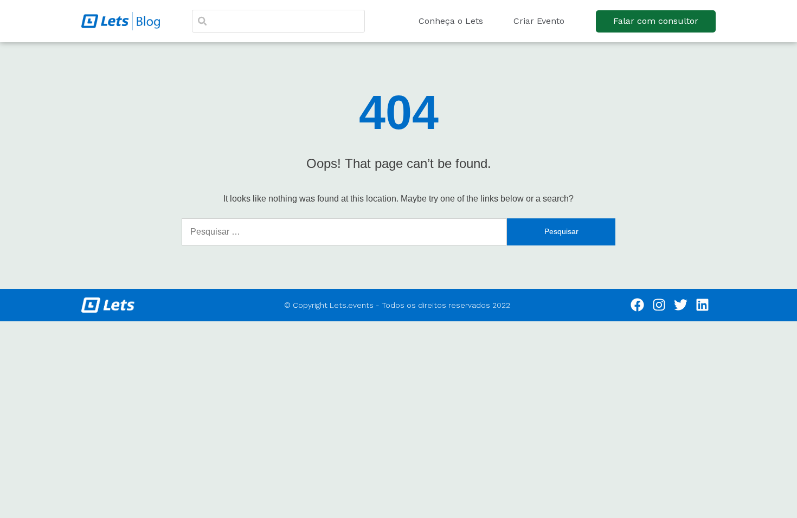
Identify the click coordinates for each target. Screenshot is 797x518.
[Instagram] (659, 305)
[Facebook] (637, 305)
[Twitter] (681, 305)
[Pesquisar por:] (344, 231)
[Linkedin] (703, 305)
